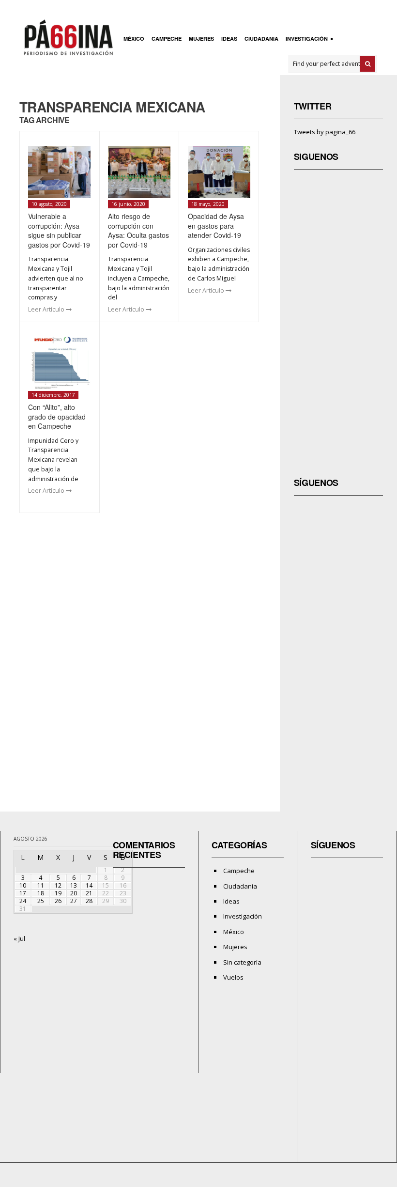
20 (73, 893)
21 (89, 893)
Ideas (229, 38)
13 (73, 885)
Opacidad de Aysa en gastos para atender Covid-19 (216, 225)
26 (58, 901)
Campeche (167, 38)
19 (58, 893)
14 (89, 885)
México (133, 38)
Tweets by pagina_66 (324, 131)
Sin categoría (242, 962)
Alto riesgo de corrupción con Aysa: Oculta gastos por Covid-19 (138, 230)
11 (40, 885)
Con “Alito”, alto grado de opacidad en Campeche (57, 416)
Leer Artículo (47, 309)
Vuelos (233, 977)
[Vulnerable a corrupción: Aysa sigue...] (59, 172)
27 (73, 901)
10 (22, 885)
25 (40, 901)
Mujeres (201, 38)
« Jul (19, 938)
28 (89, 901)
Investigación (305, 39)
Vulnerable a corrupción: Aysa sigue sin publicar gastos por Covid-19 (59, 230)
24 (22, 901)
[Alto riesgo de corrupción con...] (139, 172)
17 (22, 893)
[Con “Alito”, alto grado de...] (59, 363)
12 (58, 885)
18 (40, 893)
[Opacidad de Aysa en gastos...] (219, 172)
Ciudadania (261, 38)
